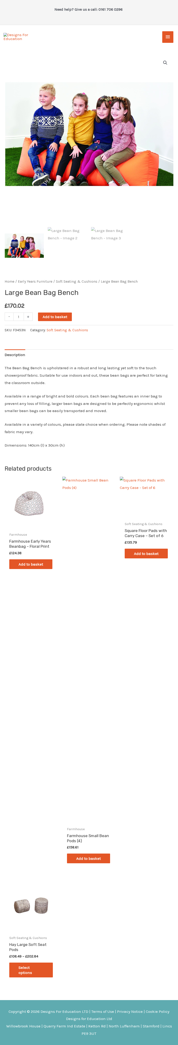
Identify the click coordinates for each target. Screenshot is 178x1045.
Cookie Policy (157, 1011)
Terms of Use (102, 1011)
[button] (165, 63)
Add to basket (55, 316)
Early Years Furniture (35, 281)
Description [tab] (15, 354)
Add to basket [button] (31, 564)
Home (9, 281)
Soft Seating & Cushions (76, 281)
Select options (25, 970)
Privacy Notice (130, 1011)
